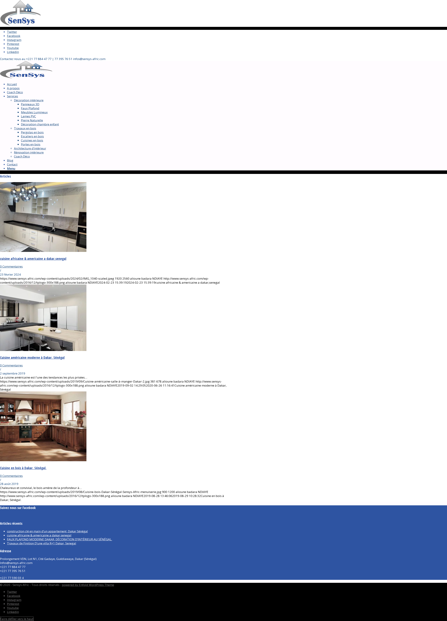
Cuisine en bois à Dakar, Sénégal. (23, 468)
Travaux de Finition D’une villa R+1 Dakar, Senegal (41, 543)
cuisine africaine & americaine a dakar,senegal (33, 258)
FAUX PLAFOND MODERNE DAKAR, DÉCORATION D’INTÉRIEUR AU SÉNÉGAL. (59, 539)
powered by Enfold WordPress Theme (88, 585)
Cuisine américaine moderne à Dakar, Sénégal (32, 357)
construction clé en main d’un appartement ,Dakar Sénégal (47, 531)
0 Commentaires (11, 266)
